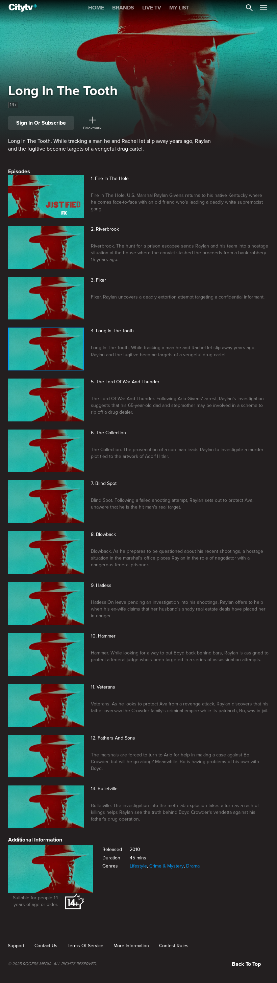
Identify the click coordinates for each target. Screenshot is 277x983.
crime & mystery (166, 866)
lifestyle (138, 866)
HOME (96, 7)
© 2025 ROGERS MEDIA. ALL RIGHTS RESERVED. (52, 964)
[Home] (22, 8)
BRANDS (123, 7)
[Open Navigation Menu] (263, 7)
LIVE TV (151, 7)
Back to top (246, 964)
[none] (16, 946)
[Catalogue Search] (249, 7)
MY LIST (179, 7)
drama (193, 866)
